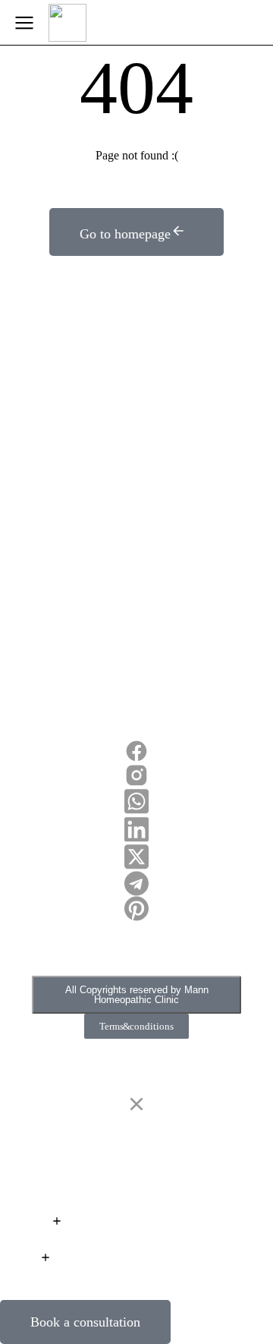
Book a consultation (85, 1322)
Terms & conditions (136, 1026)
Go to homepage (125, 233)
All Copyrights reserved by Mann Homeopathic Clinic (137, 994)
